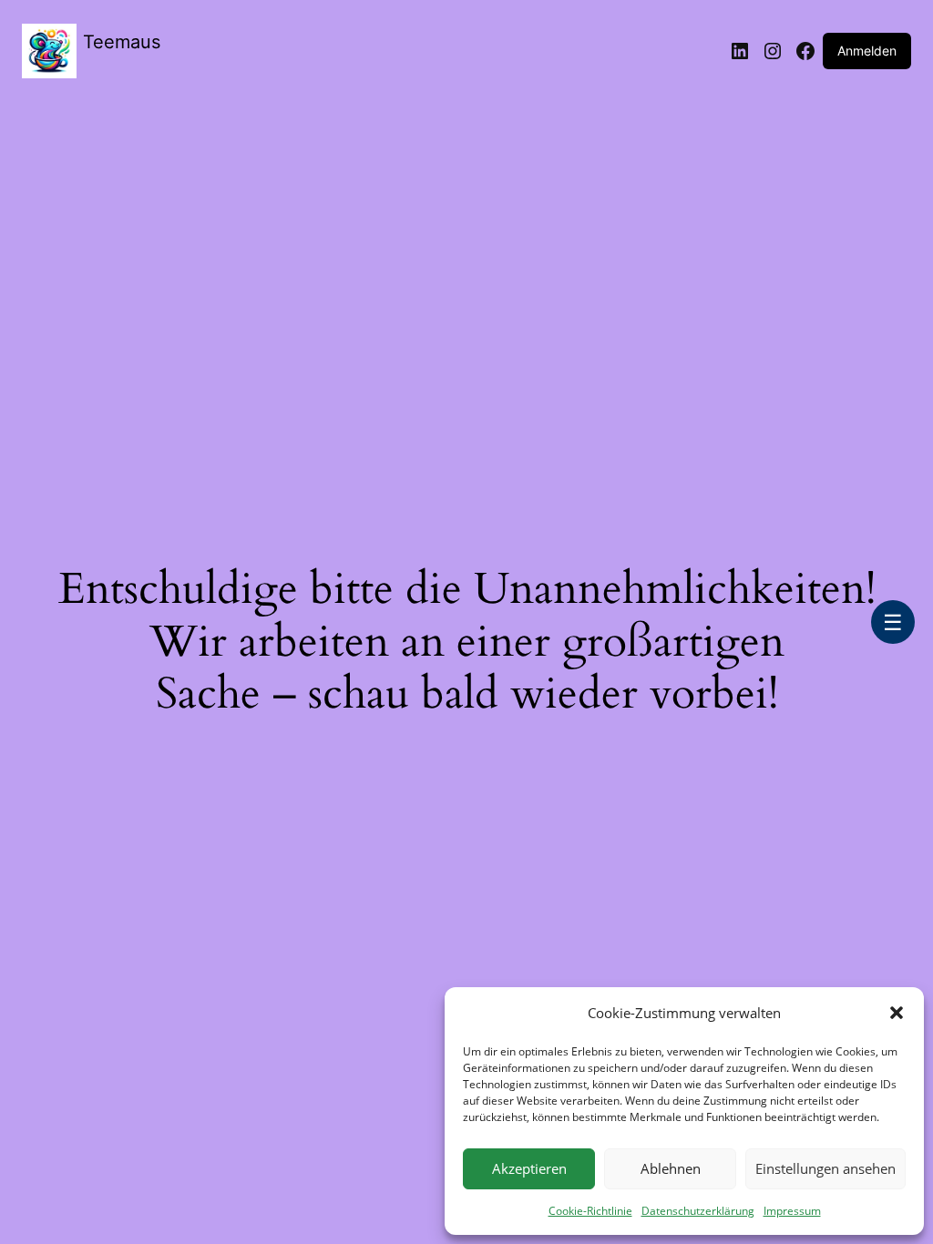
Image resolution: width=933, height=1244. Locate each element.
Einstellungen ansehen (825, 1168)
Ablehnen (671, 1168)
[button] (896, 1013)
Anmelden (867, 50)
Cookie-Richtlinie (590, 1211)
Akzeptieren (529, 1168)
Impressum (792, 1211)
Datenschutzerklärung (697, 1211)
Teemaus (121, 42)
